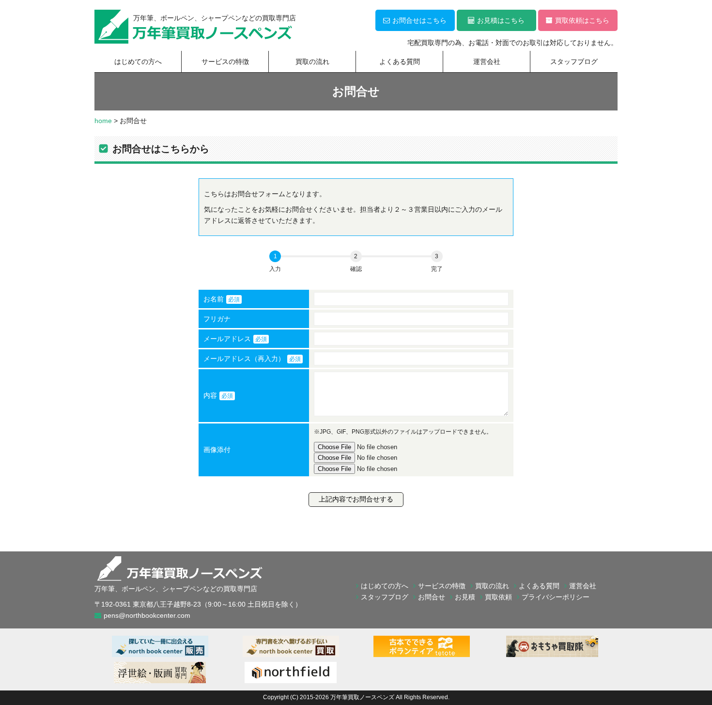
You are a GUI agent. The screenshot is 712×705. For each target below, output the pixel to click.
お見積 (465, 597)
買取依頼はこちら (582, 20)
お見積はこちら (501, 20)
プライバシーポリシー (555, 597)
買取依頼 (498, 597)
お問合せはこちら (419, 20)
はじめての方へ (138, 61)
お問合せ (431, 597)
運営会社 (486, 61)
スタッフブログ (574, 61)
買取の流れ (312, 61)
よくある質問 (399, 61)
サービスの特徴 (225, 61)
